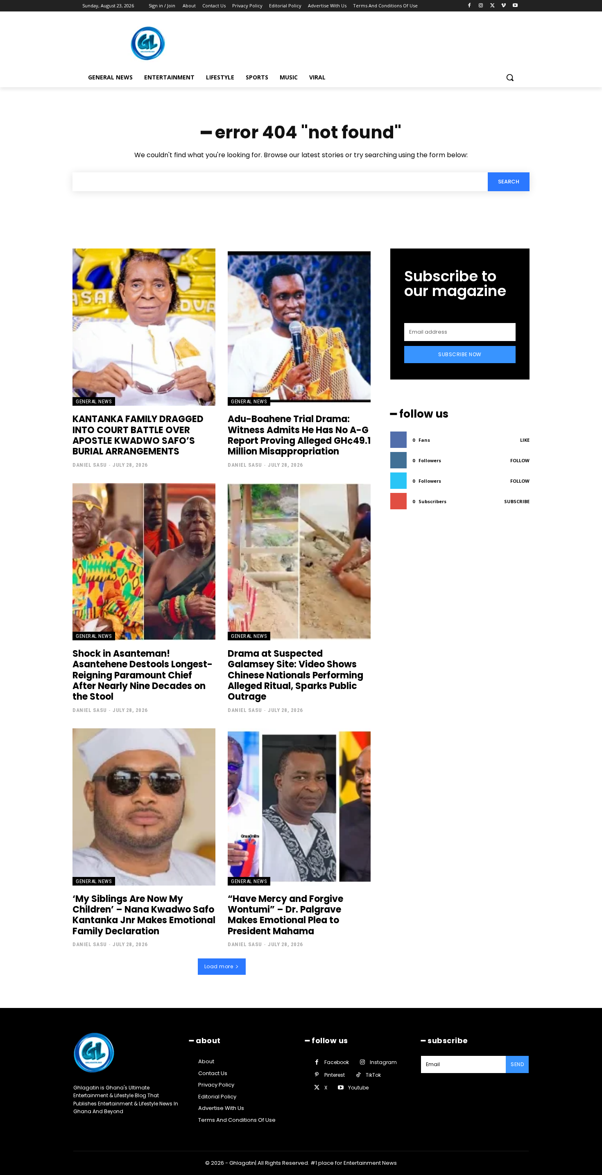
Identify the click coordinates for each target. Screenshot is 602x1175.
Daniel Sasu (89, 465)
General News (94, 401)
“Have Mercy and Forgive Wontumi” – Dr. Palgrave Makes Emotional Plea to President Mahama (285, 915)
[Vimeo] (503, 6)
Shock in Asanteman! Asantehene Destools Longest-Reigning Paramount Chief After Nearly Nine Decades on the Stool (142, 675)
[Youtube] (515, 6)
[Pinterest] (317, 1075)
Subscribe (517, 501)
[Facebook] (469, 6)
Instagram (383, 1062)
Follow (520, 460)
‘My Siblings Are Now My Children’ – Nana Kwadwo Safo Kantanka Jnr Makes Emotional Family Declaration (143, 915)
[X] (492, 6)
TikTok (373, 1074)
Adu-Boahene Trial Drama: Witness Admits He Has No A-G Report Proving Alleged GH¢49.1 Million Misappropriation (299, 435)
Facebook (336, 1062)
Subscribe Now (460, 354)
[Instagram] (481, 6)
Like (525, 440)
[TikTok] (358, 1075)
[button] (510, 77)
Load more (218, 966)
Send (517, 1064)
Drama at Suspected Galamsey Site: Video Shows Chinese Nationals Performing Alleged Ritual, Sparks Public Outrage (295, 675)
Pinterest (334, 1074)
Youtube (358, 1087)
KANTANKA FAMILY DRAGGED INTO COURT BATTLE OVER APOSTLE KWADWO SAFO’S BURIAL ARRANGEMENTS (138, 435)
